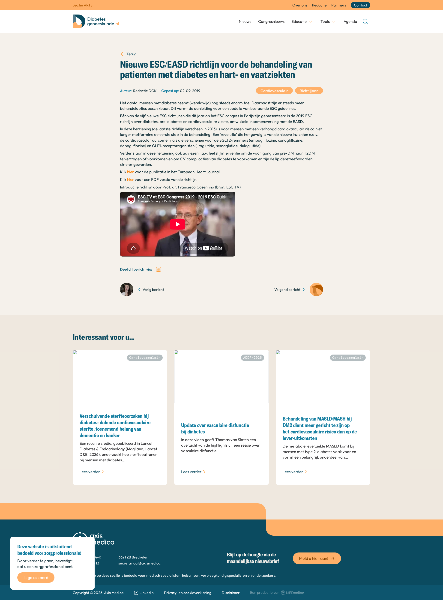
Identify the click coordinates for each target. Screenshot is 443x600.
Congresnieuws (271, 21)
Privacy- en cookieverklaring (187, 592)
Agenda (350, 21)
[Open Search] (365, 21)
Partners (338, 5)
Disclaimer (231, 592)
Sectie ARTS (83, 5)
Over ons (299, 5)
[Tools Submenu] (334, 21)
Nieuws (245, 21)
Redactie (319, 5)
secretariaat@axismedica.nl (141, 563)
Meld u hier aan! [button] (313, 558)
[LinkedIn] (158, 269)
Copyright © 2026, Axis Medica (98, 592)
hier (130, 171)
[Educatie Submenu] (311, 21)
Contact (360, 5)
